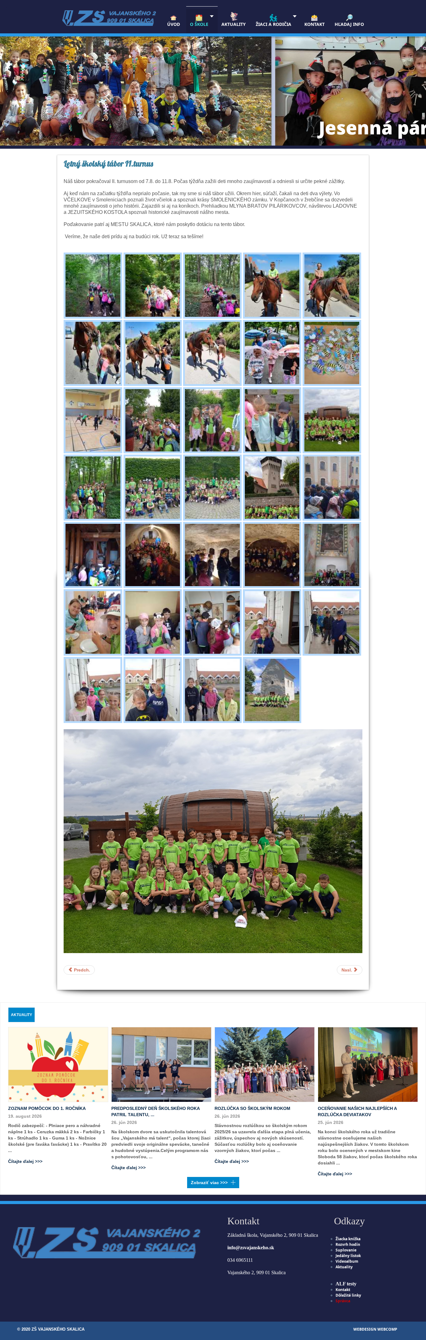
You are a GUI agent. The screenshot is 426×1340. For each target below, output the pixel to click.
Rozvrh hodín (348, 1244)
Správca (343, 1301)
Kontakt (343, 1289)
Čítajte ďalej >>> (25, 1161)
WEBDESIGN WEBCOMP (375, 1329)
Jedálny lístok (348, 1255)
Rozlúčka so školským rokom (252, 1108)
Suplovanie (346, 1250)
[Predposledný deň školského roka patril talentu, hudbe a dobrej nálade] (161, 1064)
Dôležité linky (348, 1295)
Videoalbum (347, 1261)
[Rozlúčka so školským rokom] (264, 1064)
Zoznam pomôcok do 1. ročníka (47, 1108)
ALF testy (346, 1283)
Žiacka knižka (348, 1238)
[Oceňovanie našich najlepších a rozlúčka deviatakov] (368, 1064)
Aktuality (344, 1267)
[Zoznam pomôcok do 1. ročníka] (58, 1064)
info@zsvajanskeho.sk (250, 1247)
